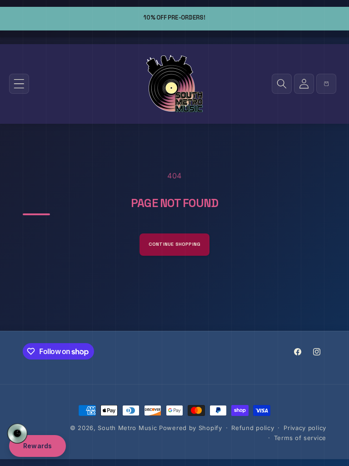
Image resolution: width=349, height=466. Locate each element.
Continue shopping (175, 244)
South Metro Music (127, 427)
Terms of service (300, 437)
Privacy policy (305, 427)
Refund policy (252, 427)
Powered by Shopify (190, 427)
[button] (19, 84)
